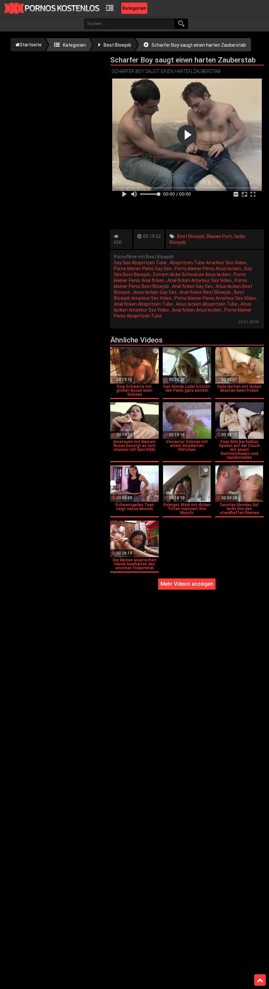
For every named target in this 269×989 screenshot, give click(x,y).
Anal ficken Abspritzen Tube (144, 304)
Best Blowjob (191, 236)
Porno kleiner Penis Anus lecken (208, 268)
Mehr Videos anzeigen (186, 584)
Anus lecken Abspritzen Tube (207, 304)
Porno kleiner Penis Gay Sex (143, 268)
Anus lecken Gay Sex (155, 292)
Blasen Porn (219, 236)
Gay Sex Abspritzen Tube (141, 262)
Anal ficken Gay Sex (193, 286)
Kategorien (134, 8)
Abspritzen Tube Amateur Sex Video (208, 262)
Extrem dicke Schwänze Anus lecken (192, 274)
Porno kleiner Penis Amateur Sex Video (216, 298)
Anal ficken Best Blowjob (205, 292)
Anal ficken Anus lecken (197, 310)
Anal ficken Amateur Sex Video (200, 280)
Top (260, 980)
